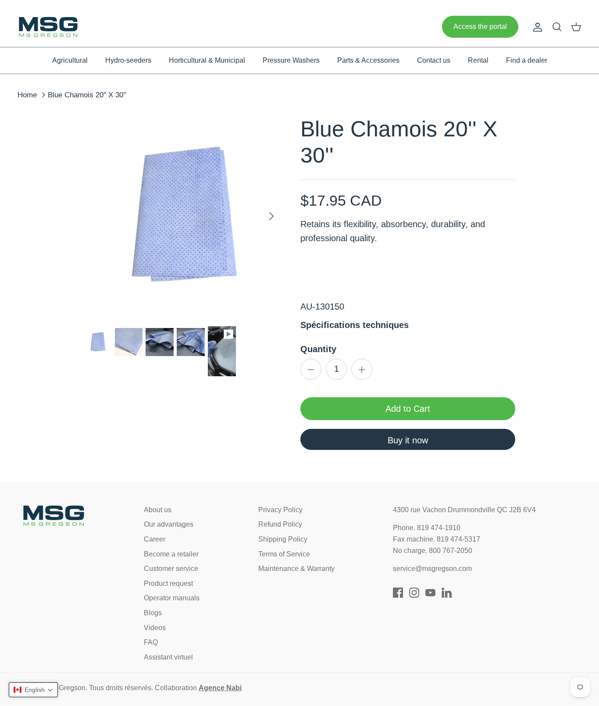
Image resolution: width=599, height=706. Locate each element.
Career (154, 539)
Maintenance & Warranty (296, 568)
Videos (155, 627)
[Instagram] (414, 593)
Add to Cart (407, 409)
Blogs (153, 613)
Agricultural (70, 60)
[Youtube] (430, 593)
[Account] (536, 26)
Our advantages (168, 524)
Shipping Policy (282, 539)
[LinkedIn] (447, 593)
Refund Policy (280, 524)
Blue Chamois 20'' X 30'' (87, 95)
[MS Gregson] (48, 27)
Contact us (433, 60)
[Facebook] (398, 593)
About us (157, 509)
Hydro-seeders (128, 60)
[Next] (271, 216)
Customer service (171, 568)
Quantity (318, 349)
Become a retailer (171, 554)
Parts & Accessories (368, 60)
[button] (33, 690)
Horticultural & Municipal (207, 60)
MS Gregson (66, 688)
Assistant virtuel (168, 657)
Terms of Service (284, 554)
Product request (168, 583)
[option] (183, 216)
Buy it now (408, 440)
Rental (478, 60)
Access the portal (480, 26)
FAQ (151, 642)
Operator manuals (172, 598)
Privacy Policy (280, 509)
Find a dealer (526, 60)
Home (27, 95)
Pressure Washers (291, 60)
